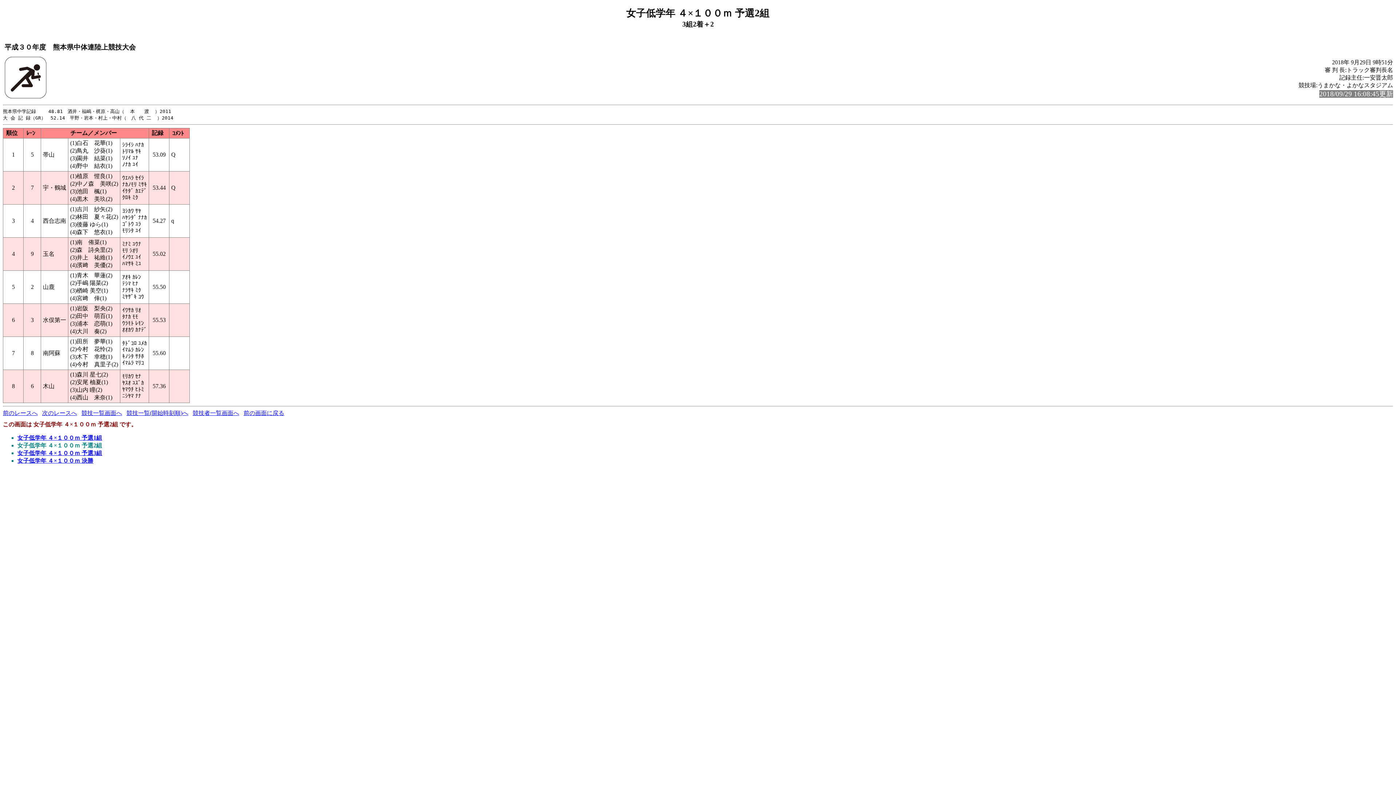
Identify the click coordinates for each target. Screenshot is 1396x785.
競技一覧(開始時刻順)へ (157, 413)
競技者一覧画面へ (216, 413)
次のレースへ (59, 413)
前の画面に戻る (264, 413)
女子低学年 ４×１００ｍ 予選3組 (59, 453)
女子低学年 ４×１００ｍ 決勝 (55, 461)
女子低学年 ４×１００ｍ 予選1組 (59, 438)
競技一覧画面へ (101, 413)
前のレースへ (20, 413)
